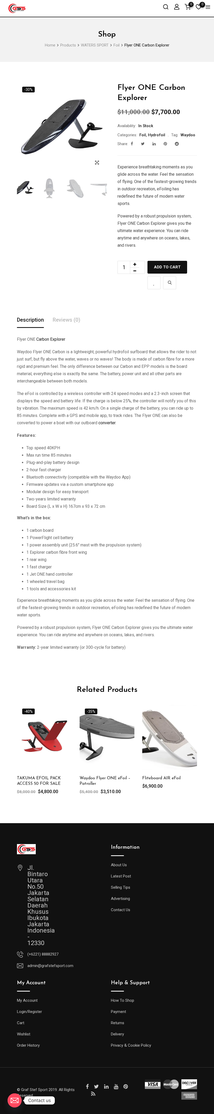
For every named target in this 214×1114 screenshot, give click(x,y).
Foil (142, 135)
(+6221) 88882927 (42, 954)
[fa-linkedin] (154, 144)
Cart (20, 1023)
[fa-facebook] (132, 144)
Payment (118, 1011)
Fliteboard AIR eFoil (161, 778)
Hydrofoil (156, 135)
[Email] (15, 1100)
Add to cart (167, 267)
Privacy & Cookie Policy (131, 1045)
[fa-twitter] (143, 144)
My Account (27, 1000)
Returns (117, 1023)
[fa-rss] (93, 1094)
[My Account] (177, 6)
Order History (28, 1045)
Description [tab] (30, 320)
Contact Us (120, 909)
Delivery (117, 1034)
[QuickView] (169, 282)
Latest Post (121, 876)
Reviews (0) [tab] (66, 320)
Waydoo (188, 135)
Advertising (120, 898)
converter (106, 422)
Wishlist (23, 1034)
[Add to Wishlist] (153, 282)
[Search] (166, 6)
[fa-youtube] (116, 1086)
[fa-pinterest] (165, 144)
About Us (119, 865)
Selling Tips (120, 887)
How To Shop (122, 1000)
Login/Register (29, 1011)
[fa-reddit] (177, 144)
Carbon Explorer (50, 339)
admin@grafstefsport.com (50, 965)
